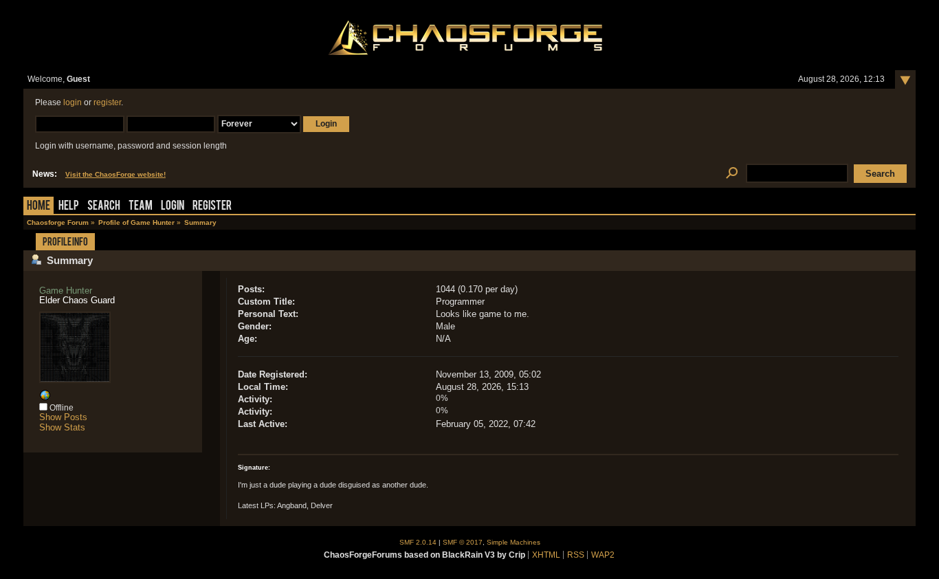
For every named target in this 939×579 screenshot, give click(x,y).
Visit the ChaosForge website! (115, 174)
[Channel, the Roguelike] (44, 398)
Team (141, 206)
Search (103, 206)
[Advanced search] (731, 173)
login (72, 102)
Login (172, 206)
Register (212, 206)
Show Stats (62, 427)
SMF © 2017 (463, 542)
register (107, 102)
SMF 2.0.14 (418, 542)
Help (68, 206)
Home (38, 206)
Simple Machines (513, 542)
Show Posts (63, 417)
